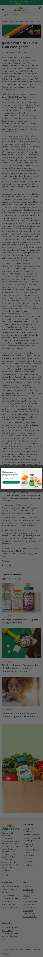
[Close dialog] (40, 469)
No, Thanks (11, 485)
